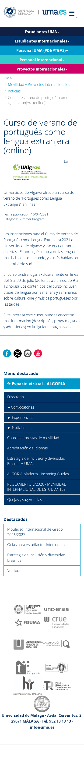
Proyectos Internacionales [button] (41, 69)
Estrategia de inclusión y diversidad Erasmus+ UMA (36, 461)
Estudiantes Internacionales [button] (41, 41)
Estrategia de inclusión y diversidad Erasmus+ (36, 557)
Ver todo (14, 570)
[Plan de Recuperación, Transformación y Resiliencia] (56, 685)
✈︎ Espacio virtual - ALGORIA (36, 383)
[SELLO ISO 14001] (56, 667)
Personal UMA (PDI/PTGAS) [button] (41, 50)
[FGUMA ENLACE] (28, 622)
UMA (8, 78)
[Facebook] (7, 353)
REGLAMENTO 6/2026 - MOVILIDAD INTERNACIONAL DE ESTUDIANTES (36, 487)
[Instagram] (27, 353)
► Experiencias (20, 417)
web (67, 326)
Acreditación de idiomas (27, 448)
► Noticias (16, 427)
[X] (17, 353)
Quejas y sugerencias (24, 499)
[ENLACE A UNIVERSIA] (56, 608)
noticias (14, 91)
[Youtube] (38, 353)
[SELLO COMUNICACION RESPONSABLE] (56, 644)
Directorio (15, 396)
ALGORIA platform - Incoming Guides (38, 474)
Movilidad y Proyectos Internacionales (39, 84)
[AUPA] (28, 644)
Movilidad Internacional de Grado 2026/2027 (35, 532)
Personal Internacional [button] (41, 59)
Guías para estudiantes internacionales (39, 544)
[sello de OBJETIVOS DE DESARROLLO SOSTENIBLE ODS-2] (28, 608)
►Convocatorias (20, 407)
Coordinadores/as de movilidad (33, 437)
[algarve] (30, 171)
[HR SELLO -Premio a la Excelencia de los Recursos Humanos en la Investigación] (28, 685)
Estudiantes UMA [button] (41, 31)
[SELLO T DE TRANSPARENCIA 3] (28, 667)
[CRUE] (56, 622)
